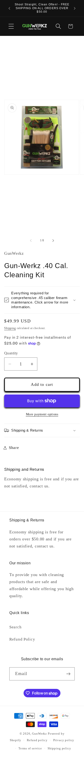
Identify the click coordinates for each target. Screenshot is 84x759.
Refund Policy (22, 639)
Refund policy (37, 740)
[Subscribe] (68, 673)
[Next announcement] (75, 8)
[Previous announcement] (9, 8)
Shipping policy (59, 748)
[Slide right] (53, 240)
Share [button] (14, 447)
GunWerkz (39, 733)
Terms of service (30, 748)
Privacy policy (63, 740)
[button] (11, 26)
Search (15, 627)
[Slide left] (31, 240)
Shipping (10, 328)
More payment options (42, 414)
